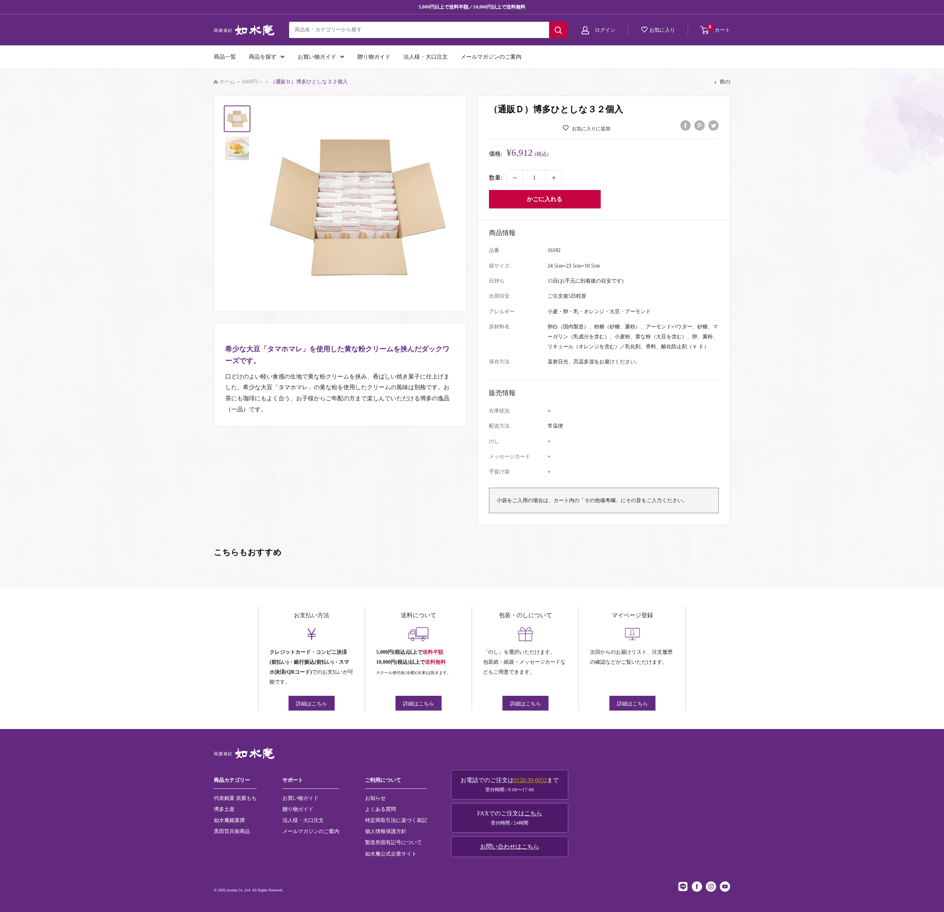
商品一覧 (225, 57)
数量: (495, 178)
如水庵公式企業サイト (391, 854)
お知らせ (375, 798)
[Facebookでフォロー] (697, 886)
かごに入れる (544, 199)
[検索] (558, 30)
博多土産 (224, 809)
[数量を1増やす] (554, 178)
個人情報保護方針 (385, 831)
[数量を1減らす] (515, 178)
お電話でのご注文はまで (510, 784)
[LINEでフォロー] (683, 886)
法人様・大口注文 (425, 57)
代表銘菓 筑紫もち (235, 798)
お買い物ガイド (317, 57)
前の (725, 81)
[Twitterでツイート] (713, 125)
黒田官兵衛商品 (232, 831)
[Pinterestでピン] (699, 125)
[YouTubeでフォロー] (725, 886)
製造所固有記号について (393, 842)
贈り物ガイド (374, 57)
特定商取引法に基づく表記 (396, 820)
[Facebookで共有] (685, 125)
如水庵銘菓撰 (229, 820)
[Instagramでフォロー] (711, 886)
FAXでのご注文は (509, 818)
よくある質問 (380, 809)
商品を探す (263, 57)
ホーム (227, 81)
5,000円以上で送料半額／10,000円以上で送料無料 (472, 7)
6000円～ (252, 81)
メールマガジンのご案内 (491, 57)
